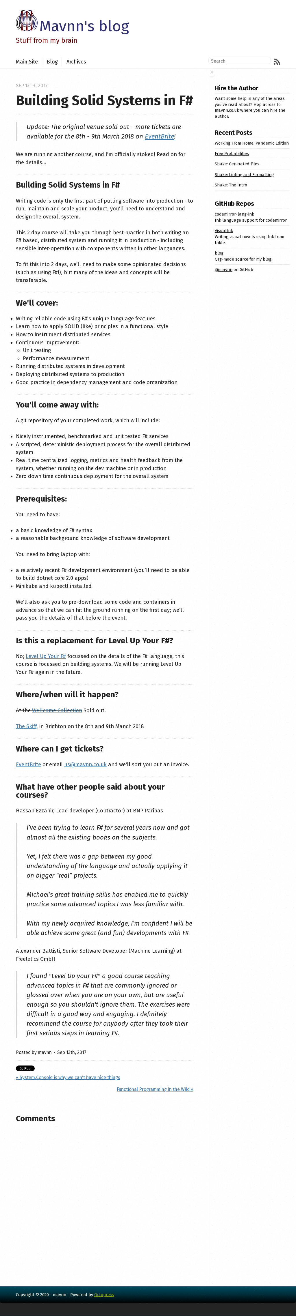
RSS (277, 62)
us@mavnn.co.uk (85, 764)
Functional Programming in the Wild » (155, 1089)
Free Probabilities (232, 153)
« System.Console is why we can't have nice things (68, 1077)
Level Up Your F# (46, 656)
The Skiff (26, 726)
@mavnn (223, 269)
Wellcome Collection (57, 710)
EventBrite (159, 136)
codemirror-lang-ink (234, 214)
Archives (76, 62)
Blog (52, 62)
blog (219, 253)
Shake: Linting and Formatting (244, 174)
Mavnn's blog (84, 26)
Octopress (104, 1294)
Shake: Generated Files (237, 164)
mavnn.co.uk (227, 110)
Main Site (27, 62)
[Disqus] (104, 1203)
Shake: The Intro (231, 185)
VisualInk (224, 230)
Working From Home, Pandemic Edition (252, 143)
